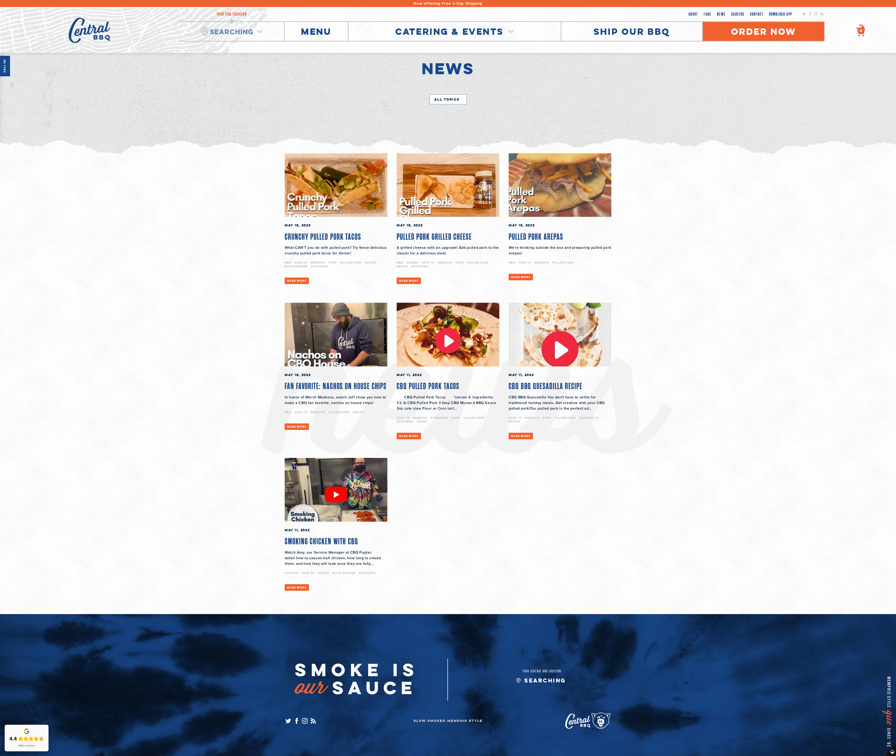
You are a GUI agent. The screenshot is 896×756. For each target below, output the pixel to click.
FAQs (707, 14)
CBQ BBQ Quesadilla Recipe (545, 386)
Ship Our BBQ (632, 31)
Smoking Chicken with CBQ (321, 541)
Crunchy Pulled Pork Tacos (323, 237)
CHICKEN (292, 573)
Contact (756, 14)
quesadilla (589, 417)
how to (300, 262)
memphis (318, 262)
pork (332, 262)
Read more (297, 280)
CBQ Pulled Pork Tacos (428, 386)
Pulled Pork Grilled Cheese (434, 237)
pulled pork (351, 262)
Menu (316, 31)
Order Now (763, 31)
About (693, 14)
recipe (370, 262)
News (721, 14)
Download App (780, 14)
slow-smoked (296, 266)
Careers (737, 14)
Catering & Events (451, 31)
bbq (288, 262)
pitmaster (439, 417)
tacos (422, 421)
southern (319, 266)
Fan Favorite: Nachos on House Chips (336, 386)
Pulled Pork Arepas (536, 237)
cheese (412, 262)
